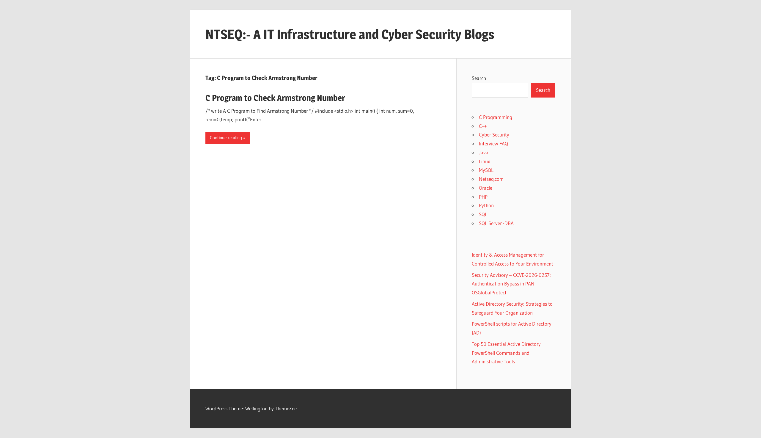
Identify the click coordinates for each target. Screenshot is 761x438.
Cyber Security (494, 134)
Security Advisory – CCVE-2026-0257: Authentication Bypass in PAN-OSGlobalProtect (511, 284)
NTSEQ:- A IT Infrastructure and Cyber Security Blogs (349, 34)
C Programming (495, 117)
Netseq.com (491, 179)
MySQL (486, 170)
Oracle (485, 188)
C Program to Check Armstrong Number (275, 98)
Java (483, 152)
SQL (483, 214)
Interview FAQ (493, 143)
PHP (483, 197)
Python (486, 205)
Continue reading (226, 137)
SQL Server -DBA (496, 223)
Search (479, 78)
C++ (483, 126)
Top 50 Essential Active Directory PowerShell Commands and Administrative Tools (506, 353)
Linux (484, 161)
